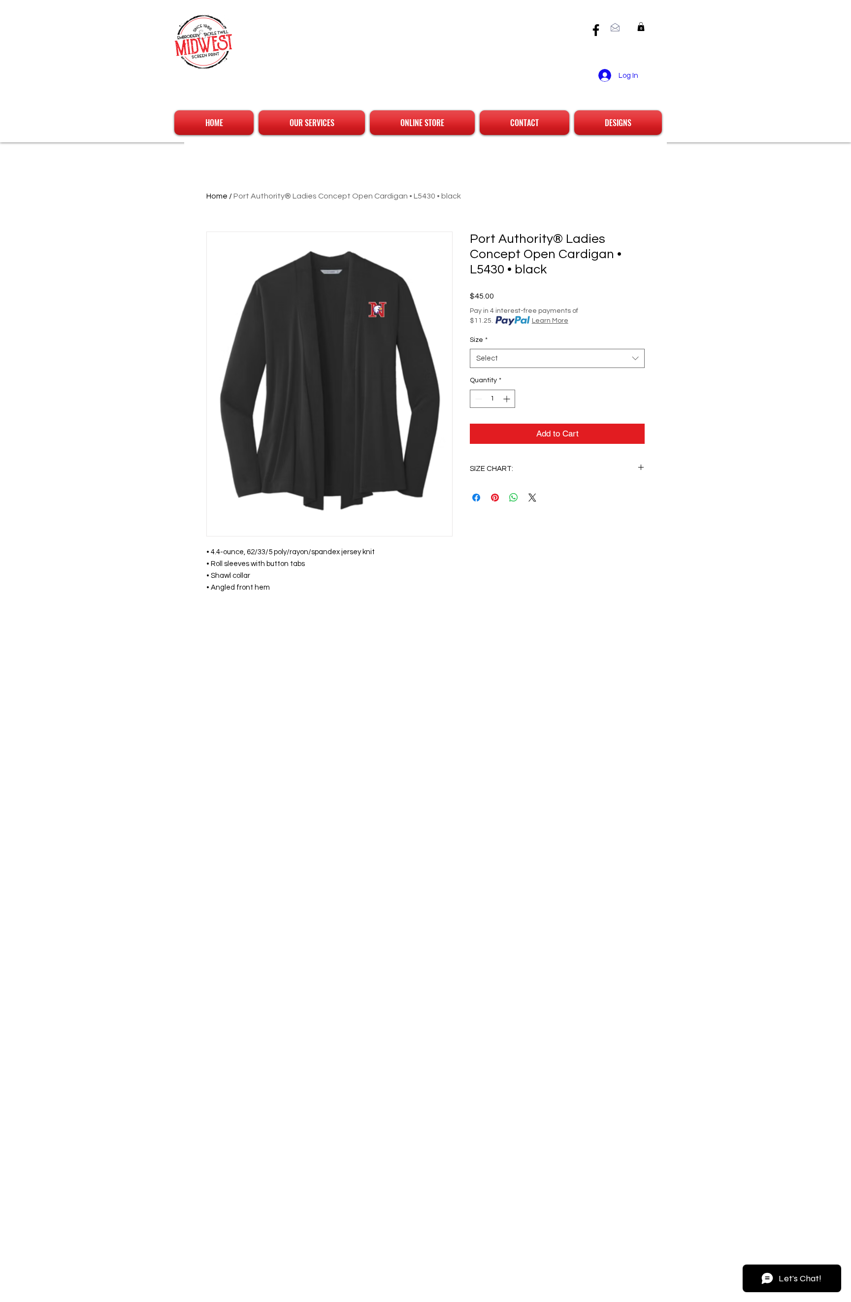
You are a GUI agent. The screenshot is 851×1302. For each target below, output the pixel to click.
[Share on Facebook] (476, 497)
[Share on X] (532, 497)
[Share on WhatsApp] (514, 497)
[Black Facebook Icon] (596, 30)
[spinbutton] (492, 398)
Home (217, 196)
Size (479, 339)
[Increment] (507, 398)
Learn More (550, 320)
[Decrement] (477, 398)
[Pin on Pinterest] (495, 497)
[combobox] (557, 358)
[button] (641, 26)
